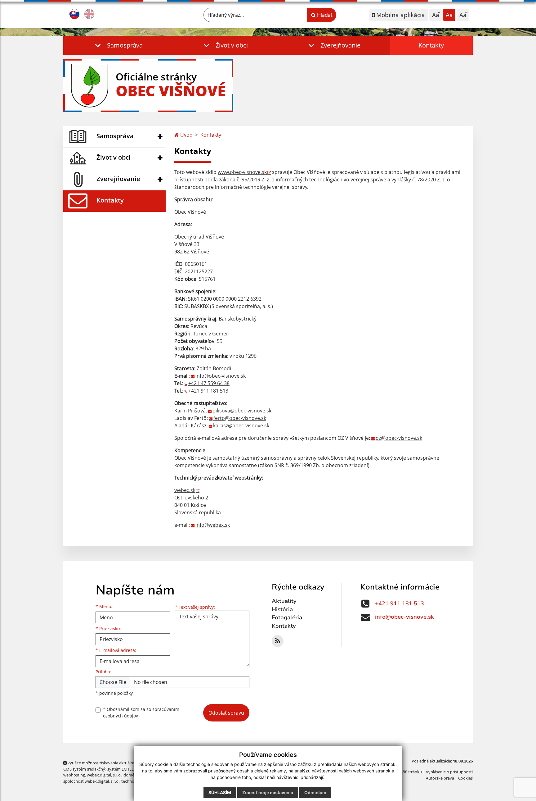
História (282, 609)
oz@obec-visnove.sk (399, 438)
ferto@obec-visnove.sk (239, 418)
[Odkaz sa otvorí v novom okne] (278, 641)
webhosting (74, 775)
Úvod (186, 134)
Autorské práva (440, 778)
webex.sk (184, 490)
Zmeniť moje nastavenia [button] (267, 792)
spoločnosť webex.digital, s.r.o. (91, 781)
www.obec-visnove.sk (242, 172)
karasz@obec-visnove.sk (241, 425)
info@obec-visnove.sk (220, 375)
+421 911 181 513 (208, 390)
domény (131, 775)
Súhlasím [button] (219, 792)
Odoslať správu (226, 712)
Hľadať (324, 14)
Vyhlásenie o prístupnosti (449, 772)
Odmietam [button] (315, 792)
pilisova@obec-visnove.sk (241, 410)
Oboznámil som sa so (141, 712)
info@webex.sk (212, 524)
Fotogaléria (287, 617)
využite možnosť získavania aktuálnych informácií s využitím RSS (126, 763)
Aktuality (284, 601)
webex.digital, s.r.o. (104, 775)
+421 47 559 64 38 (209, 383)
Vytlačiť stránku (407, 772)
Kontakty (431, 45)
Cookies (465, 778)
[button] (117, 45)
